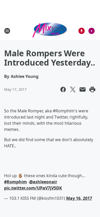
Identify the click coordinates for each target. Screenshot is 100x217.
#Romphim (15, 182)
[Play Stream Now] (91, 31)
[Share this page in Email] (82, 89)
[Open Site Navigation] (7, 31)
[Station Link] (50, 30)
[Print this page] (92, 89)
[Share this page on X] (72, 89)
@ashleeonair (43, 182)
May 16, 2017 (79, 198)
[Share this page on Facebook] (63, 89)
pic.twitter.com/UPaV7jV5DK (33, 188)
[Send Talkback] (81, 31)
